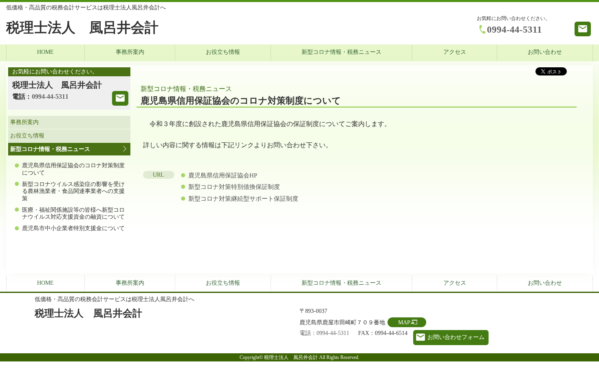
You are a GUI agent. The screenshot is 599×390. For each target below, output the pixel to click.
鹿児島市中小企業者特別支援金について (73, 228)
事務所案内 (130, 52)
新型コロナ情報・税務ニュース (341, 52)
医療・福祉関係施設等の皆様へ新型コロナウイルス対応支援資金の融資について (73, 213)
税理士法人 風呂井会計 (82, 27)
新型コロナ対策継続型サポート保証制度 (243, 198)
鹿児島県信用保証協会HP (222, 175)
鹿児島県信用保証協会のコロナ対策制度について (73, 169)
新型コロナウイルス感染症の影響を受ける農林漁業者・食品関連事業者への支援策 (73, 191)
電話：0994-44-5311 (324, 333)
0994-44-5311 (514, 29)
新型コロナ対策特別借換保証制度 (234, 187)
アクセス (454, 52)
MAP (404, 322)
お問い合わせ (545, 52)
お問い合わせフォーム (455, 337)
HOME (45, 52)
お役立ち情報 (223, 52)
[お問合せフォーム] (120, 98)
